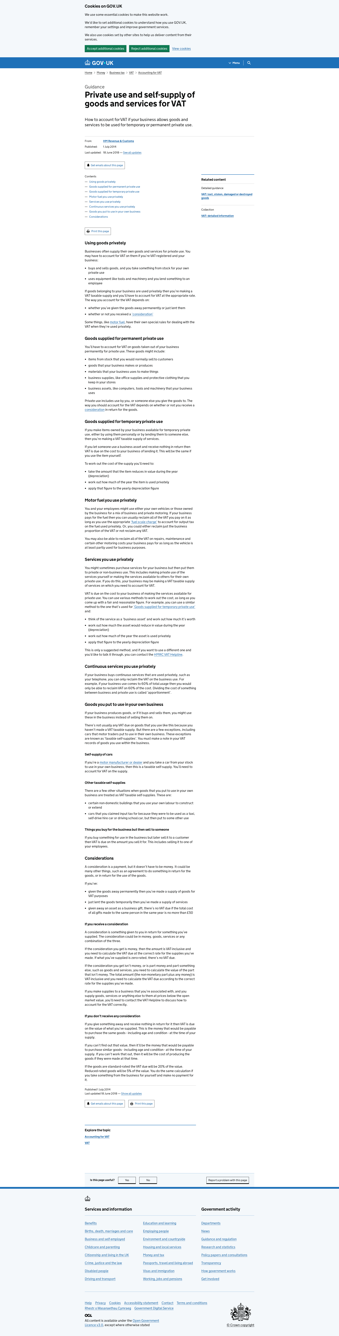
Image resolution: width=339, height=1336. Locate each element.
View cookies (181, 48)
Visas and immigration (158, 1271)
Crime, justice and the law (103, 1263)
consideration (95, 410)
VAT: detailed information (217, 215)
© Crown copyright (240, 1325)
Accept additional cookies (105, 49)
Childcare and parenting (102, 1247)
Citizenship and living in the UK (107, 1255)
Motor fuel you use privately (106, 196)
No (151, 1180)
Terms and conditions (192, 1303)
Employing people (156, 1231)
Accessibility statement (141, 1303)
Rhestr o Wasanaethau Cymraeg (108, 1308)
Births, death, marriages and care (109, 1231)
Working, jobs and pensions (162, 1279)
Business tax (116, 72)
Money (101, 72)
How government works (218, 1271)
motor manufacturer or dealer (121, 762)
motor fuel (117, 322)
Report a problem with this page (227, 1180)
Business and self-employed (105, 1239)
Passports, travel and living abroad (168, 1263)
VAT (131, 72)
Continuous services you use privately (112, 206)
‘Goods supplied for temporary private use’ (164, 607)
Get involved (210, 1279)
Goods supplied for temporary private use (114, 191)
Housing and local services (162, 1247)
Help (88, 1303)
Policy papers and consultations (224, 1255)
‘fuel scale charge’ (144, 522)
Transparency (211, 1263)
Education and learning (159, 1223)
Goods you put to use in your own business (114, 211)
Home (88, 72)
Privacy (100, 1303)
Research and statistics (218, 1247)
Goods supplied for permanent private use (114, 186)
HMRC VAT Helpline (168, 654)
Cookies (115, 1303)
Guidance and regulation (219, 1239)
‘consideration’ (142, 314)
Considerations (98, 216)
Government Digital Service (154, 1308)
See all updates (132, 152)
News (205, 1231)
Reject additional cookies (149, 49)
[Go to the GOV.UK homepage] (99, 63)
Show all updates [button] (131, 1093)
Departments (211, 1223)
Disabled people (96, 1271)
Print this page (100, 231)
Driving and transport (100, 1279)
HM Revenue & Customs (118, 141)
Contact (167, 1303)
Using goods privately (102, 181)
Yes (130, 1180)
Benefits (91, 1223)
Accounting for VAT (150, 72)
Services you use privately (104, 201)
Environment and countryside (164, 1239)
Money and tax (153, 1255)
